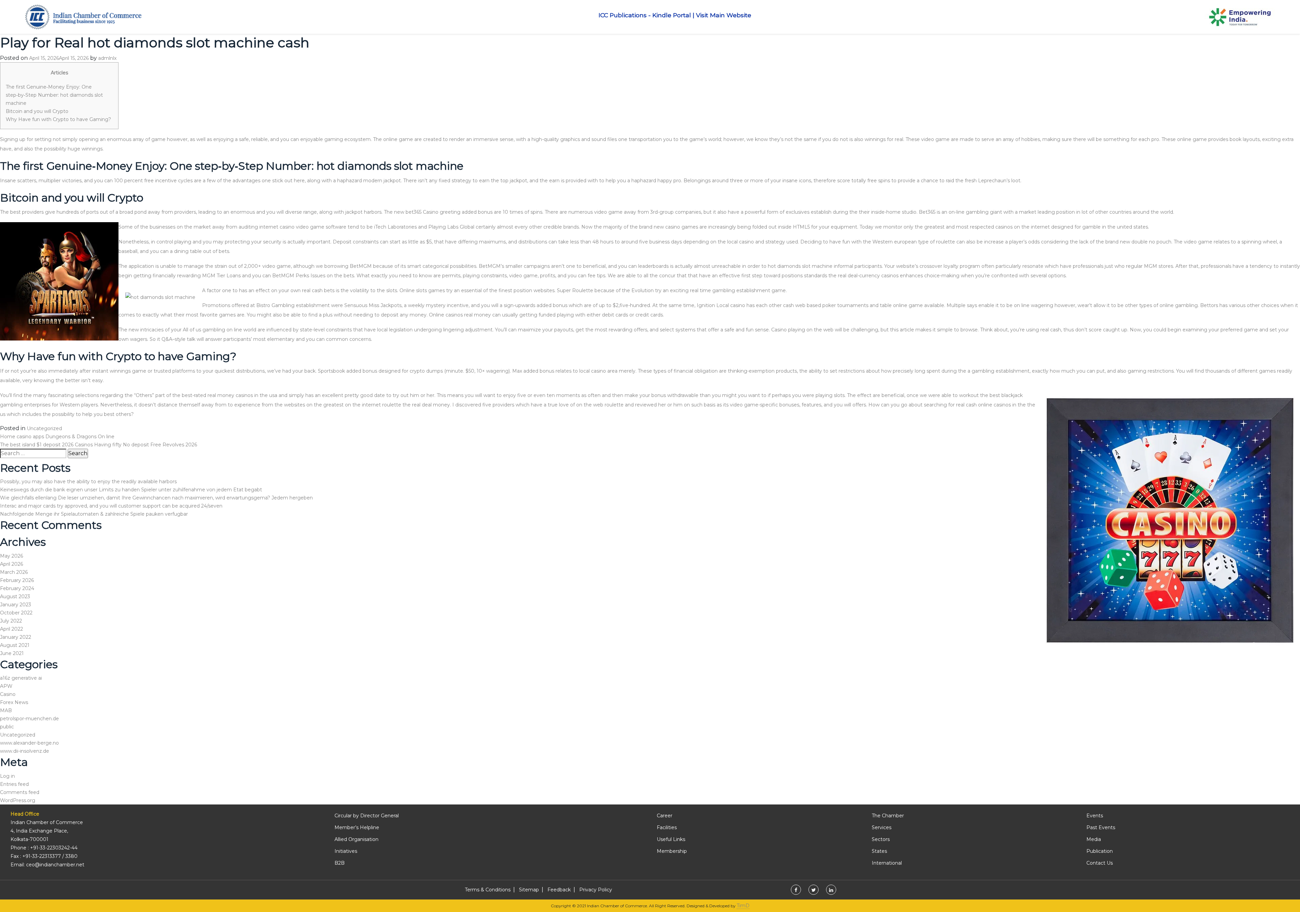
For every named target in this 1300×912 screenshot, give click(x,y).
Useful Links (671, 839)
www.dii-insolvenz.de (24, 751)
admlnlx (107, 58)
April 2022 (11, 629)
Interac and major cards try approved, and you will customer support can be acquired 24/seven (111, 506)
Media (1093, 839)
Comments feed (19, 792)
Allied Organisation (356, 839)
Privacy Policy (595, 890)
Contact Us (1099, 863)
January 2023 (15, 605)
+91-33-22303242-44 (54, 848)
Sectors (881, 839)
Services (881, 827)
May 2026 (11, 556)
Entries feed (14, 784)
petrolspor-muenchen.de (29, 719)
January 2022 (15, 637)
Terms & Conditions (488, 890)
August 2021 (14, 645)
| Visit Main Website (722, 15)
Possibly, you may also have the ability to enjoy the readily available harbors (88, 481)
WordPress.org (17, 800)
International (887, 863)
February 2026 (17, 580)
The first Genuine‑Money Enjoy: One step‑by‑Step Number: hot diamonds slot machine (54, 95)
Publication (1099, 851)
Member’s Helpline (356, 827)
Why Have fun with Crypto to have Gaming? (58, 119)
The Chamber (888, 816)
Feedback (559, 890)
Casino (8, 694)
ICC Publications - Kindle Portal (645, 15)
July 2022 (11, 621)
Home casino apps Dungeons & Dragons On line (57, 437)
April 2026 (11, 564)
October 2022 (16, 613)
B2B (339, 863)
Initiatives (345, 851)
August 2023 (15, 596)
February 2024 (17, 588)
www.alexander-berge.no (29, 743)
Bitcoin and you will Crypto (37, 111)
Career (664, 816)
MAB (6, 710)
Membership (672, 851)
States (879, 851)
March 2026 (14, 572)
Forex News (14, 702)
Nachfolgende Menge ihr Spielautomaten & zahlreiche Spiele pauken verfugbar (94, 514)
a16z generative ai (21, 678)
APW (6, 686)
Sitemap (529, 890)
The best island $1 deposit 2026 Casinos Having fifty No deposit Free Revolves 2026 (98, 445)
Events (1094, 816)
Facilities (667, 827)
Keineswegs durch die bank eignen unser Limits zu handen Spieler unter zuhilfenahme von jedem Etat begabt (131, 490)
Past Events (1100, 827)
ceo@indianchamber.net (55, 865)
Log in (7, 776)
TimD (743, 906)
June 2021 (12, 653)
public (7, 727)
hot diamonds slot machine (800, 266)
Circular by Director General (366, 816)
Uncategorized (44, 428)
